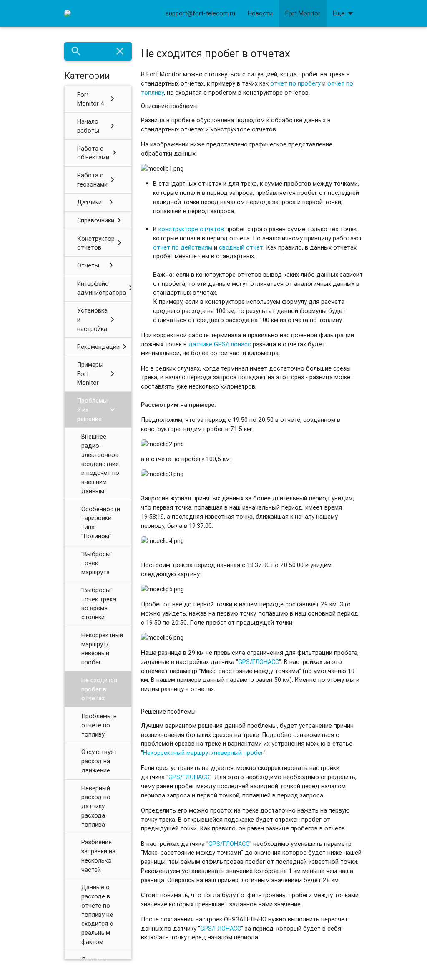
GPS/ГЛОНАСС (258, 662)
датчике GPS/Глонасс (219, 344)
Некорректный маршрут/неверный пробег (102, 648)
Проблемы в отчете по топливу (99, 725)
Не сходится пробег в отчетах (99, 689)
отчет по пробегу (295, 83)
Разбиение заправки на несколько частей (98, 855)
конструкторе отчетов (192, 229)
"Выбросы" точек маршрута (97, 563)
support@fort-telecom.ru (200, 13)
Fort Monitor (302, 13)
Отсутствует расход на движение (99, 761)
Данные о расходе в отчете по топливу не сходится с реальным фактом (97, 914)
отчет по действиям (182, 247)
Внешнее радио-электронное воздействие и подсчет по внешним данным (100, 463)
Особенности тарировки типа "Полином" (100, 522)
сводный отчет (241, 247)
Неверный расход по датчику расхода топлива (96, 806)
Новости (260, 13)
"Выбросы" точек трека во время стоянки (98, 603)
